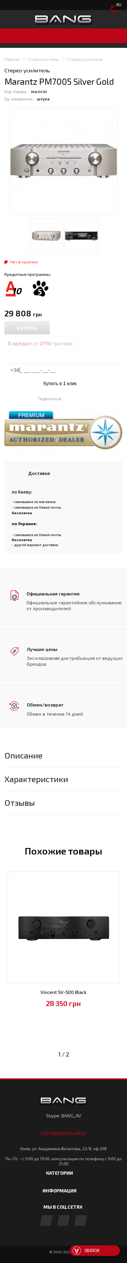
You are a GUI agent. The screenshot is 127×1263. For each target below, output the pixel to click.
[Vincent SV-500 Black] (63, 927)
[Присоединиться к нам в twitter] (80, 1221)
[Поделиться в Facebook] (69, 398)
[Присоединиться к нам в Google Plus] (63, 1221)
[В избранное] (76, 328)
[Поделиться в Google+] (86, 398)
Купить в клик (59, 383)
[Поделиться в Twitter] (77, 398)
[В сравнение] (63, 328)
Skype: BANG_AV (63, 1115)
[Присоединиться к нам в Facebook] (46, 1221)
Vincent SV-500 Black (63, 992)
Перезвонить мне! (63, 1133)
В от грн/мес (40, 343)
